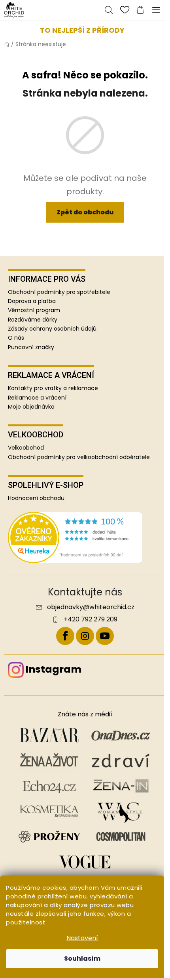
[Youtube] (105, 636)
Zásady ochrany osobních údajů (52, 329)
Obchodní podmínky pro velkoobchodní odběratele (79, 457)
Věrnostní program (34, 310)
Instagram (53, 669)
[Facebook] (65, 636)
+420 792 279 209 (90, 619)
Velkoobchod (26, 448)
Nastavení (82, 938)
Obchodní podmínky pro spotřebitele (59, 292)
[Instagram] (85, 636)
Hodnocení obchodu (36, 498)
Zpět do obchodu (85, 212)
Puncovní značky (31, 347)
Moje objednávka (31, 407)
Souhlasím (82, 958)
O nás (16, 338)
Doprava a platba (32, 301)
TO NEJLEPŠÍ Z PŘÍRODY (82, 30)
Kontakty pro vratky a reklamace (53, 388)
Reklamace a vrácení (37, 398)
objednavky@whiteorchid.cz (90, 607)
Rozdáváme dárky (32, 320)
